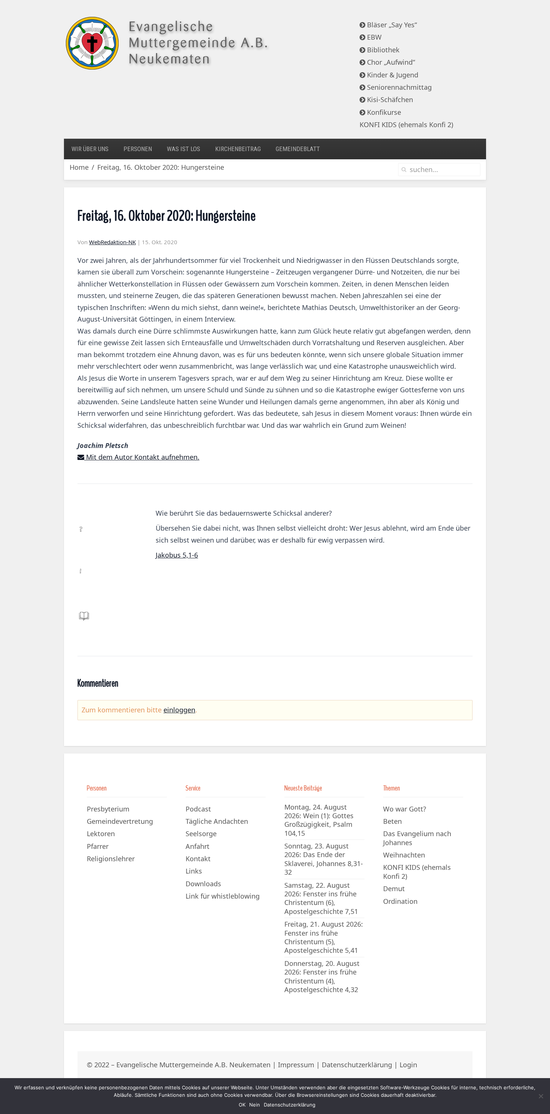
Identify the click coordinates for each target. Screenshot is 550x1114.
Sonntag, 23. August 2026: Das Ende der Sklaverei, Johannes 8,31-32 (323, 859)
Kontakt (198, 858)
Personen (137, 149)
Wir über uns (90, 149)
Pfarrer (98, 846)
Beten (392, 821)
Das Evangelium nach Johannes (417, 838)
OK (242, 1105)
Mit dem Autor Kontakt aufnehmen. (141, 456)
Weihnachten (404, 854)
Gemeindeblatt (298, 149)
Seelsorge (201, 833)
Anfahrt (198, 846)
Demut (394, 888)
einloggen (179, 709)
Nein (254, 1105)
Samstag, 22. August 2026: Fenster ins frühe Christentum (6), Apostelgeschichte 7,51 (321, 898)
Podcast (198, 808)
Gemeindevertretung (120, 821)
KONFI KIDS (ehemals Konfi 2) (406, 124)
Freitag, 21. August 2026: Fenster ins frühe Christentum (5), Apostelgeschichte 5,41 (323, 937)
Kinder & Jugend (391, 74)
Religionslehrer (111, 858)
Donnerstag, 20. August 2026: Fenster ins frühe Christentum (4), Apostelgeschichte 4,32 (322, 976)
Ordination (400, 901)
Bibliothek (382, 49)
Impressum (296, 1064)
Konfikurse (383, 112)
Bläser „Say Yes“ (391, 24)
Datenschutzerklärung (357, 1064)
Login (408, 1064)
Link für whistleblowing (223, 895)
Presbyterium (108, 808)
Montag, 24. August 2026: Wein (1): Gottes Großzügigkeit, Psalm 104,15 (319, 820)
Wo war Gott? (404, 808)
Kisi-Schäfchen (389, 99)
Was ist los (183, 149)
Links (194, 870)
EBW (373, 37)
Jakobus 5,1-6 (177, 554)
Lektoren (101, 833)
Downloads (203, 883)
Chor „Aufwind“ (390, 62)
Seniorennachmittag (398, 87)
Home (79, 167)
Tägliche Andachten (217, 821)
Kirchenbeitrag (238, 149)
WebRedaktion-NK (112, 242)
